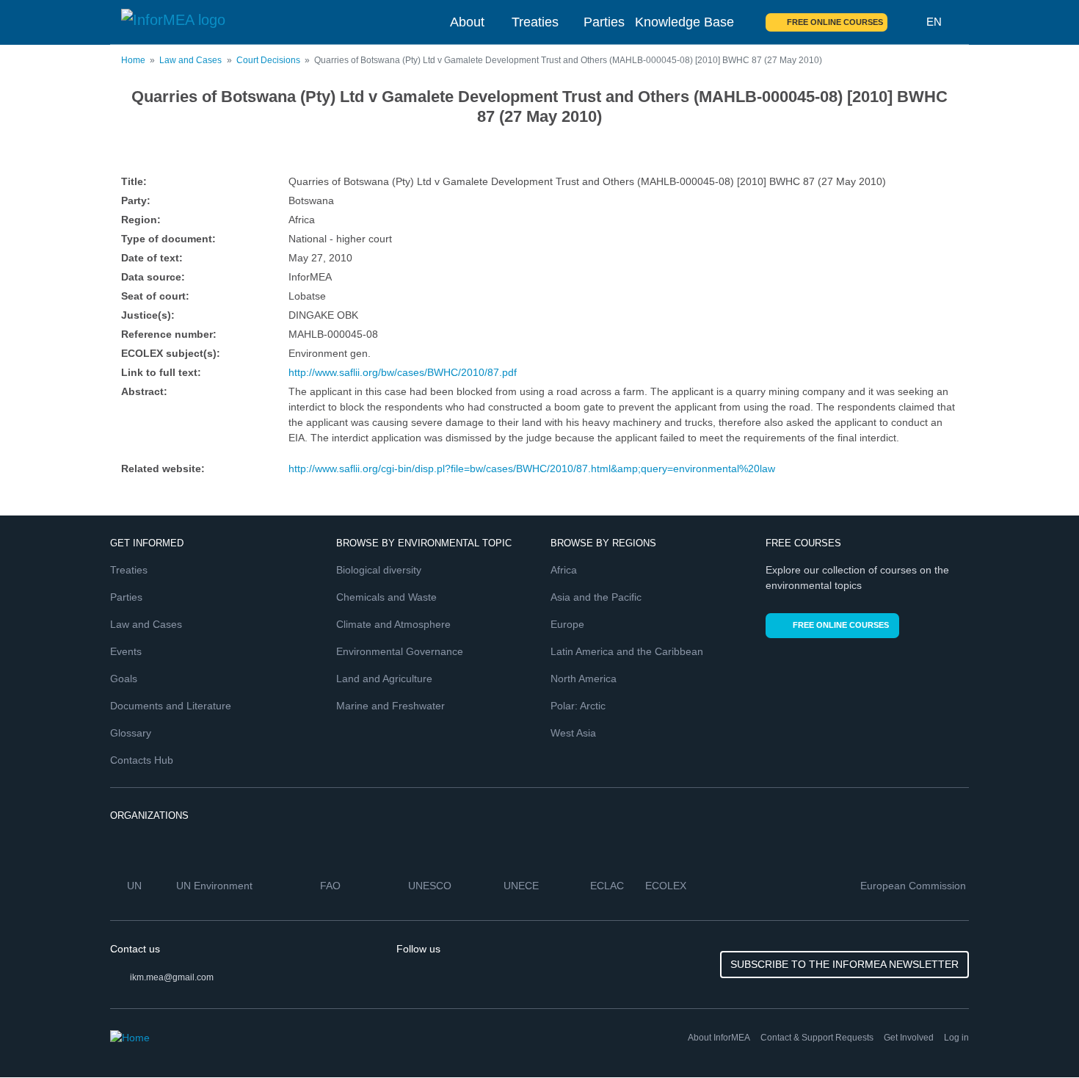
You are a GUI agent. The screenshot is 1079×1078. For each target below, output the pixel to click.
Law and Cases (190, 60)
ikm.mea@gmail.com (172, 977)
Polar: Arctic (578, 706)
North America (584, 678)
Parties (604, 22)
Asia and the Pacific (596, 597)
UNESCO (431, 885)
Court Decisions (268, 60)
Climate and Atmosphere (393, 624)
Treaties (535, 22)
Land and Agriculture (384, 678)
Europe (567, 624)
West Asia (573, 733)
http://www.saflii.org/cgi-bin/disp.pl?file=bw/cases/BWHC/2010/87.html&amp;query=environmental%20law (531, 468)
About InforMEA (719, 1037)
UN (136, 885)
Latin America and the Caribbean (627, 651)
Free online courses (835, 22)
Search (907, 22)
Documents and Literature (170, 706)
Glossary (130, 733)
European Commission (914, 885)
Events (126, 651)
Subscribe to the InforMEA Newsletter (844, 964)
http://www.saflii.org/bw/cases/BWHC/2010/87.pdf (402, 372)
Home (133, 60)
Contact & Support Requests (816, 1037)
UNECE (523, 885)
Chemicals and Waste (386, 597)
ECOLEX (667, 885)
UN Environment (215, 885)
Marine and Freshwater (390, 706)
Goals (123, 678)
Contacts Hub (141, 760)
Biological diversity (378, 570)
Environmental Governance (399, 651)
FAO (332, 885)
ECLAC (608, 885)
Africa (564, 570)
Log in (956, 1037)
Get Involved (909, 1037)
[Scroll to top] (1036, 1035)
